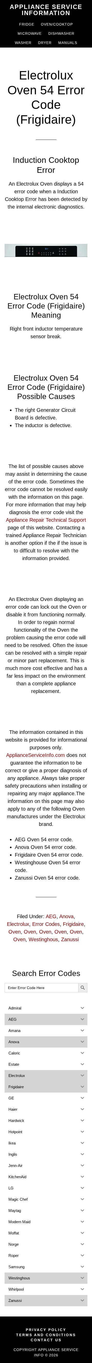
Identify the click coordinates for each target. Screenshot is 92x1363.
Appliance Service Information (46, 9)
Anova (66, 916)
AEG (51, 916)
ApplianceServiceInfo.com (35, 755)
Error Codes (46, 924)
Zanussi (70, 939)
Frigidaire (73, 924)
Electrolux (18, 924)
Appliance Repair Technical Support (46, 520)
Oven (14, 932)
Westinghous (43, 939)
